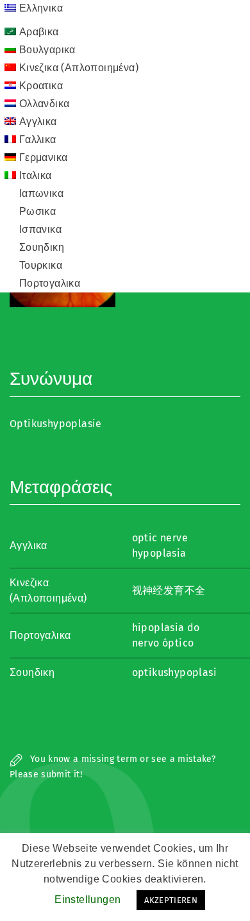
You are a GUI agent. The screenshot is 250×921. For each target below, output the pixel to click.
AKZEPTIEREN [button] (170, 900)
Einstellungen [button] (87, 899)
